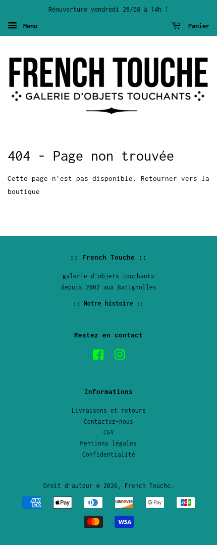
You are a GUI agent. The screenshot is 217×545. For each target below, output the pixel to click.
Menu (28, 26)
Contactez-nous (108, 421)
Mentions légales (108, 443)
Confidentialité (108, 454)
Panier (197, 26)
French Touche (148, 485)
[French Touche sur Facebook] (98, 357)
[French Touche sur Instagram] (119, 357)
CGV (108, 432)
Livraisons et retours (109, 410)
